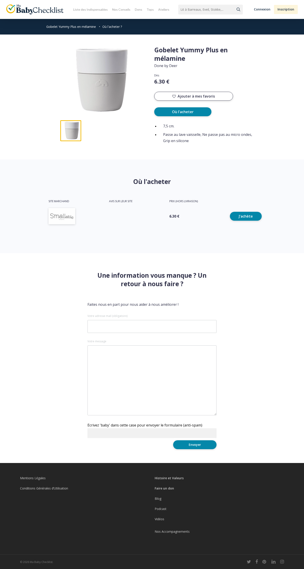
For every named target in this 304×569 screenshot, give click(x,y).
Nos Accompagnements (172, 531)
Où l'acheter (183, 111)
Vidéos (159, 519)
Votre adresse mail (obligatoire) (107, 316)
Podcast (160, 509)
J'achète (246, 216)
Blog (158, 498)
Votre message (96, 341)
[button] (262, 9)
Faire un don (164, 488)
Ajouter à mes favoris (196, 96)
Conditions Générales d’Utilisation (44, 488)
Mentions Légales (33, 478)
